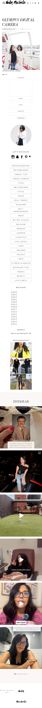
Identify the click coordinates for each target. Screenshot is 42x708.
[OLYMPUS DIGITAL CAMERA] (21, 51)
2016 (14, 312)
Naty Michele (16, 3)
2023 (14, 295)
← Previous (5, 31)
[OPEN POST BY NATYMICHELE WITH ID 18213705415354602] (21, 471)
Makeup (21, 228)
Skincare (21, 204)
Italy (21, 246)
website (21, 111)
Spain (21, 196)
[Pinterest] (6, 74)
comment (21, 77)
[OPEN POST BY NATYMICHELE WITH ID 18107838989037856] (21, 648)
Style (21, 191)
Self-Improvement (21, 210)
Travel (21, 272)
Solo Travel (21, 200)
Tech (21, 183)
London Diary (27, 29)
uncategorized (21, 166)
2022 (14, 297)
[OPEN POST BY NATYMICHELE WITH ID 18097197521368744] (21, 427)
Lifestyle (21, 237)
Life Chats (21, 280)
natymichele (21, 408)
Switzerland (21, 187)
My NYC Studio (21, 220)
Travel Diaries (21, 179)
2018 (14, 307)
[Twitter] (3, 74)
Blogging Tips (21, 267)
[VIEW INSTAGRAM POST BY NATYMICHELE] (40, 446)
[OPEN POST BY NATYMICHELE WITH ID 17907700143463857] (21, 560)
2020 (14, 302)
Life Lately (21, 241)
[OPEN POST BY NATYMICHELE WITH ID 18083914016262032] (21, 515)
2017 (14, 309)
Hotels (21, 254)
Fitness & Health (21, 263)
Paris (21, 216)
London (21, 233)
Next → (11, 31)
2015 (14, 314)
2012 (14, 322)
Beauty (21, 276)
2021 (14, 299)
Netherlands (21, 170)
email (21, 104)
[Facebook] (5, 74)
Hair (21, 259)
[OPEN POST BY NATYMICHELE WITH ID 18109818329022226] (21, 604)
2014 (14, 317)
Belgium (21, 224)
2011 (14, 324)
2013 (14, 319)
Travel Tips (21, 174)
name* (21, 98)
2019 (14, 304)
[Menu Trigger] (4, 2)
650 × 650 (19, 29)
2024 (14, 292)
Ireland (21, 250)
